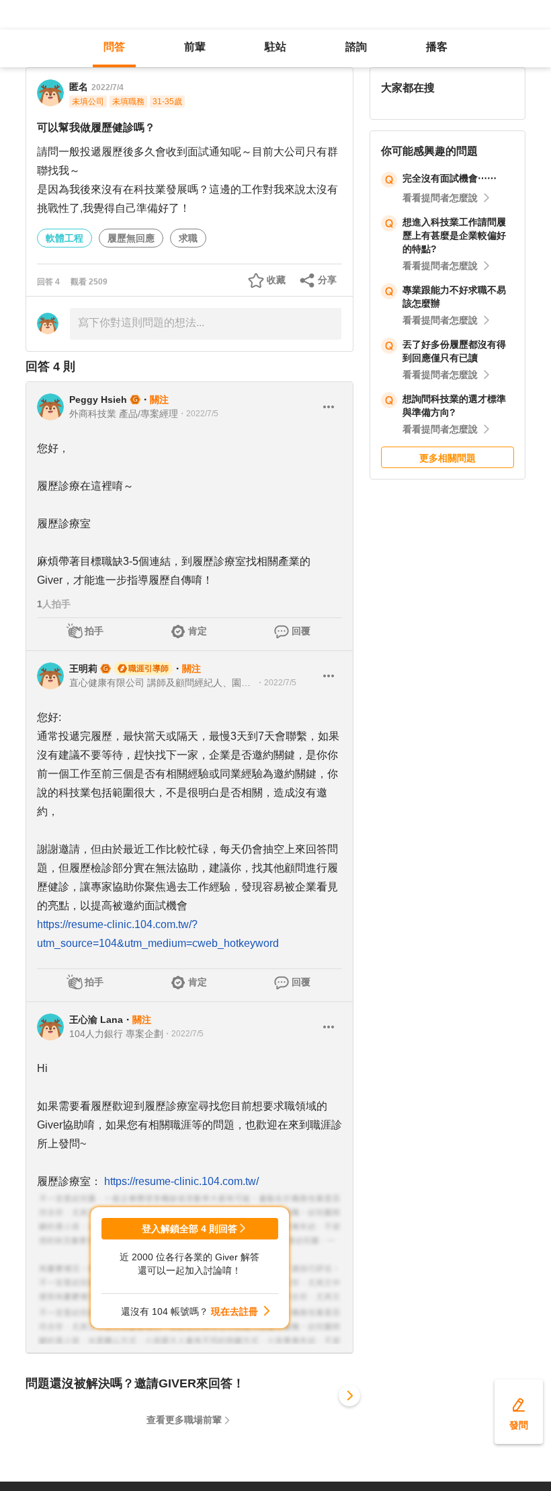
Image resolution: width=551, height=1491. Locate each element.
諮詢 (356, 46)
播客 (437, 46)
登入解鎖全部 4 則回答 (189, 1228)
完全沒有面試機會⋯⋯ (449, 178)
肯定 (197, 630)
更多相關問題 (447, 458)
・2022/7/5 (198, 413)
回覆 (301, 630)
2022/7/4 (107, 87)
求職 (188, 238)
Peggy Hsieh (98, 399)
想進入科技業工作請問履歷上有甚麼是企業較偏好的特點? (454, 235)
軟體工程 (64, 238)
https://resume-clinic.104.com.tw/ (181, 1181)
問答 (114, 46)
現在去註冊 (234, 1311)
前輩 (195, 46)
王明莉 (83, 668)
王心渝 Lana (96, 1019)
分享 (327, 279)
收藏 (276, 279)
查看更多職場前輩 (184, 1419)
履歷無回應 (131, 238)
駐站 (275, 46)
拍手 (94, 630)
